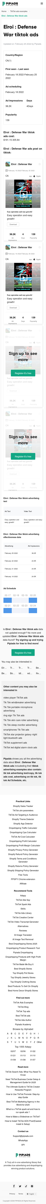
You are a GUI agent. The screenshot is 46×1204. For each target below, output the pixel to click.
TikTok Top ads (23, 1011)
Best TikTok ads (23, 1015)
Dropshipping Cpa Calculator (23, 832)
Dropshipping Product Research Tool (23, 948)
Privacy (12, 1194)
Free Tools (23, 874)
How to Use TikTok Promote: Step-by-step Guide (23, 1096)
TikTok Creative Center (23, 917)
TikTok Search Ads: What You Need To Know (23, 1073)
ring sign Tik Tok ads (13, 715)
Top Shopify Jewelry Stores (23, 977)
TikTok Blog (23, 1006)
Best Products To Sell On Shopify (23, 986)
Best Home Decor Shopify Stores (23, 990)
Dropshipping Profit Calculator (23, 841)
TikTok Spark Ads (23, 904)
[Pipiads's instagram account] (32, 1186)
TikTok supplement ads (15, 742)
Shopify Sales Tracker (23, 806)
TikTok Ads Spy (23, 899)
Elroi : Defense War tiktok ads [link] (14, 15)
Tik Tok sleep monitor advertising (20, 724)
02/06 (23, 1051)
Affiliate (23, 883)
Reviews (23, 930)
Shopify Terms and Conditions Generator (23, 860)
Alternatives (23, 926)
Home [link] (4, 11)
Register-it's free (23, 373)
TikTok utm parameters (23, 810)
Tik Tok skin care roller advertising (20, 720)
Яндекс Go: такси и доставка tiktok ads (40, 673)
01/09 (13, 1059)
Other (38, 1042)
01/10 (32, 1055)
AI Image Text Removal (23, 939)
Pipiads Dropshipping (23, 952)
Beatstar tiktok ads (40, 667)
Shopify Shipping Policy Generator (23, 870)
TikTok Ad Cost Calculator (23, 836)
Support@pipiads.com (23, 1135)
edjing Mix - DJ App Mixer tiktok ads (31, 673)
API (23, 1144)
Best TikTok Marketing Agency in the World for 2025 (23, 1103)
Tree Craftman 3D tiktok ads (14, 667)
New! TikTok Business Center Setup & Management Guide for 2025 (23, 1081)
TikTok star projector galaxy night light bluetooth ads (20, 736)
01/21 (13, 1055)
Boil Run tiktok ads (14, 673)
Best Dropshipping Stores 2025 (23, 943)
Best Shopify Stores (23, 968)
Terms (20, 1194)
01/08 (23, 1059)
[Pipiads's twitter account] (20, 1186)
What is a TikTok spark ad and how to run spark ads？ (23, 1111)
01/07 (32, 1059)
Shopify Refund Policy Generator (23, 854)
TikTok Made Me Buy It (23, 964)
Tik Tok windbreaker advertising (19, 702)
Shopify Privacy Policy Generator (23, 849)
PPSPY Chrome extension (23, 879)
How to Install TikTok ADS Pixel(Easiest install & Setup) (23, 1122)
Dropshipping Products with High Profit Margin (23, 958)
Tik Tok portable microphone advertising (17, 708)
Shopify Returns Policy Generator (23, 866)
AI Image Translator (23, 934)
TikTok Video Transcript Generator (23, 921)
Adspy (23, 895)
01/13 (23, 1055)
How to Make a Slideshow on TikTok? (23, 1116)
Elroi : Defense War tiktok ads (6, 667)
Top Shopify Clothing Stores (23, 981)
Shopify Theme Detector (23, 819)
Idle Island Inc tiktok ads (23, 673)
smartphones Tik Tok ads (16, 729)
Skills (23, 908)
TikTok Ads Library (23, 913)
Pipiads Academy (23, 1024)
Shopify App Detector (23, 823)
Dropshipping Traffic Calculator (23, 827)
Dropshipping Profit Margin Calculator (23, 845)
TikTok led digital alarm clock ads (20, 747)
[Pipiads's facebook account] (14, 1186)
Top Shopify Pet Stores (23, 973)
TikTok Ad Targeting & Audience (23, 814)
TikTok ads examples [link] (19, 11)
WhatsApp (23, 1140)
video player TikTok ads (15, 697)
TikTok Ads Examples (23, 1002)
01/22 (32, 1051)
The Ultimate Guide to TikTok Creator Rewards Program (23, 1088)
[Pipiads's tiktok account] (26, 1186)
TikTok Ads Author (23, 1020)
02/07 (13, 1051)
